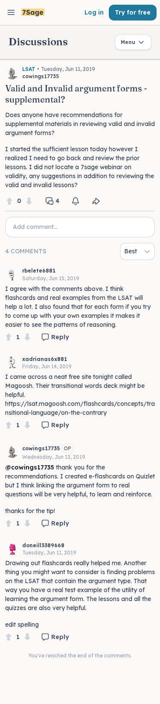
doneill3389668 (43, 545)
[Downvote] (29, 201)
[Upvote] (9, 201)
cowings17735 (41, 448)
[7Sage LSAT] (33, 13)
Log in (94, 12)
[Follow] (75, 201)
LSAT (28, 69)
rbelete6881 (38, 270)
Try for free (133, 12)
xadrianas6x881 (44, 359)
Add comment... (35, 227)
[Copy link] (96, 201)
